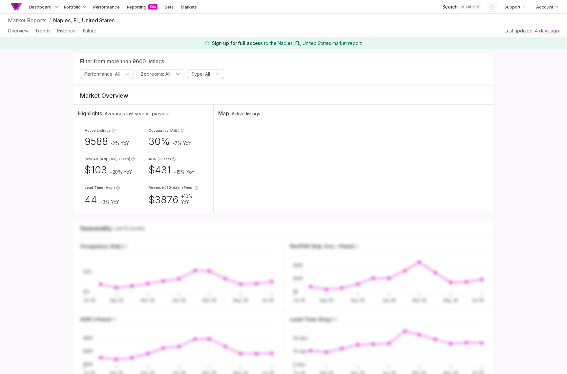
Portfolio (72, 7)
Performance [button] (106, 7)
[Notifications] (492, 7)
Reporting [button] (142, 7)
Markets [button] (189, 7)
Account (544, 7)
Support (512, 7)
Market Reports (27, 20)
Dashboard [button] (40, 7)
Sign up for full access (237, 43)
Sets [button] (169, 7)
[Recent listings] (56, 6)
